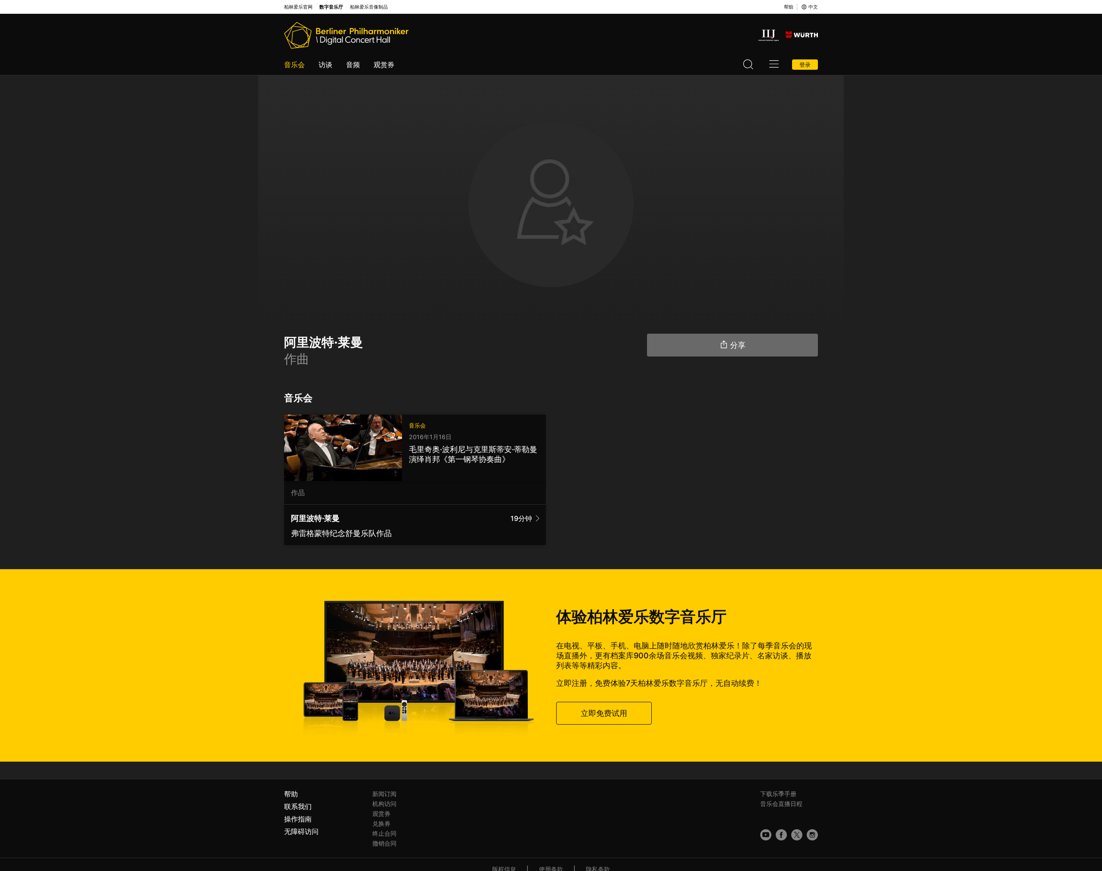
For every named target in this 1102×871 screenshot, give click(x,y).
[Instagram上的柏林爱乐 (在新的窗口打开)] (812, 834)
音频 (353, 64)
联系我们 (298, 806)
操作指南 (298, 819)
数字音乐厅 (331, 7)
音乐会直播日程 (781, 803)
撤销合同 (384, 843)
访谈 (325, 64)
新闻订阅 (384, 793)
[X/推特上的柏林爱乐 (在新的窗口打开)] (796, 834)
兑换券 (381, 823)
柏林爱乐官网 (298, 7)
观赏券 (384, 64)
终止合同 (384, 833)
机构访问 (384, 803)
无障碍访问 (301, 831)
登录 (805, 64)
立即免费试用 (604, 713)
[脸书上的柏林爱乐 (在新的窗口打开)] (781, 834)
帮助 (788, 6)
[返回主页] (346, 35)
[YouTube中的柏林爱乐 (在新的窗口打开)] (765, 834)
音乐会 (294, 64)
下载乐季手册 (778, 793)
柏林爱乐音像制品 (369, 7)
